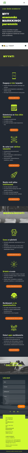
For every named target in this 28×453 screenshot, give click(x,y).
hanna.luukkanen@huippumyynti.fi (10, 429)
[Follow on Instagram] (14, 411)
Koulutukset (14, 350)
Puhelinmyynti (14, 98)
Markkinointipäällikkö (14, 318)
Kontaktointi (14, 165)
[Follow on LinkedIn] (17, 411)
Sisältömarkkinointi (14, 286)
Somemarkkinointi (14, 254)
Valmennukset (14, 199)
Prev (2, 45)
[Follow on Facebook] (10, 411)
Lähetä (21, 406)
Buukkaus (14, 130)
